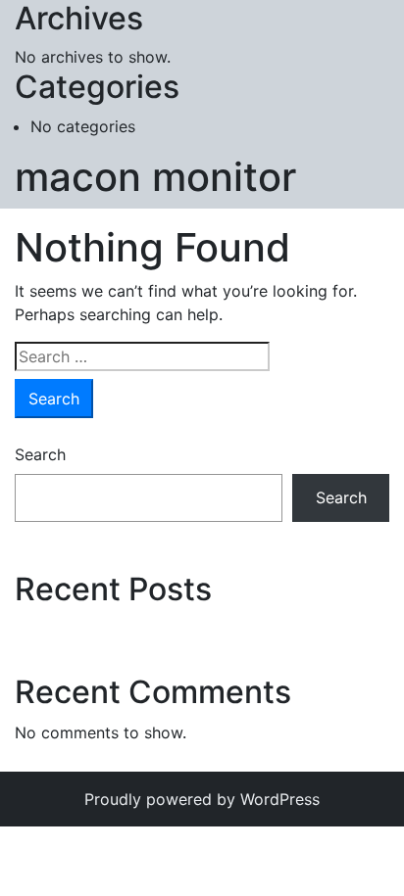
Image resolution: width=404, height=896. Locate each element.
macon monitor (155, 177)
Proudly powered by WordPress (202, 799)
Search (40, 454)
